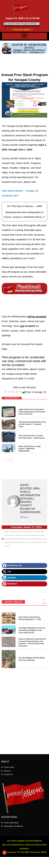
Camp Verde (9, 535)
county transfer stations (33, 535)
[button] (24, 35)
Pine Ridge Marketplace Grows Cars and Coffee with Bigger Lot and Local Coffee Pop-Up (31, 630)
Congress (18, 535)
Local (44, 603)
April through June (12, 532)
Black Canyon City (28, 532)
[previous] (5, 460)
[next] (10, 460)
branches (40, 532)
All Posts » (24, 517)
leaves (38, 539)
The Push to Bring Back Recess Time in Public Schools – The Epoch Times (32, 424)
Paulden (8, 542)
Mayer (44, 539)
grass (32, 539)
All (43, 600)
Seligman (15, 542)
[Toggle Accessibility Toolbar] (4, 852)
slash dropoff (37, 542)
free (28, 539)
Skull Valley (25, 542)
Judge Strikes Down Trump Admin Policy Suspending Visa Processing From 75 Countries (31, 411)
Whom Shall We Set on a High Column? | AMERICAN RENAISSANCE (29, 448)
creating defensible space (15, 539)
